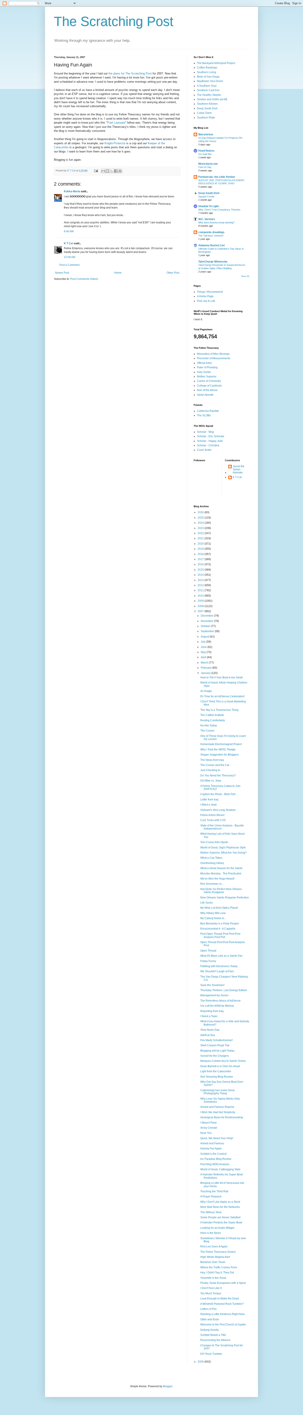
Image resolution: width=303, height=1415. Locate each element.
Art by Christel (208, 1127)
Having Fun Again (211, 1148)
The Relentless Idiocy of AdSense (220, 1000)
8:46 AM (69, 231)
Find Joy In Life (206, 301)
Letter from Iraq (209, 799)
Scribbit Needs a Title (213, 1335)
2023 (201, 528)
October (206, 626)
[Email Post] (96, 170)
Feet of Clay (204, 167)
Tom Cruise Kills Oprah (214, 842)
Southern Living (206, 72)
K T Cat (68, 243)
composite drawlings (211, 232)
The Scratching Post (113, 21)
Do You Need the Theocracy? (218, 775)
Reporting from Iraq (212, 1011)
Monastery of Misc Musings (213, 353)
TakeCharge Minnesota (212, 261)
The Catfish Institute (212, 715)
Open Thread (208, 950)
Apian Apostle (205, 394)
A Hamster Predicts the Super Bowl (221, 1222)
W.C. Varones (206, 219)
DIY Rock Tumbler (211, 1353)
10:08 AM (69, 257)
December (207, 615)
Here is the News (210, 1233)
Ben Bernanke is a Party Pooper (219, 923)
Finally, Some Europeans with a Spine (223, 1283)
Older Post (173, 272)
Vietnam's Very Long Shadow (218, 810)
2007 (201, 611)
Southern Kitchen (207, 103)
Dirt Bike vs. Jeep (210, 780)
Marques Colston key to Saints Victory (223, 1060)
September (208, 631)
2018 (201, 554)
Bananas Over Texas (212, 1262)
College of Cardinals (209, 385)
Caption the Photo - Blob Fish (218, 794)
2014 (201, 574)
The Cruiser (207, 730)
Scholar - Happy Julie (210, 441)
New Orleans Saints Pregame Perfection (224, 897)
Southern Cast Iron (208, 90)
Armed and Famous (212, 1143)
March (205, 662)
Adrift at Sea (207, 1035)
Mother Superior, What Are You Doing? (223, 852)
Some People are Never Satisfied (220, 1217)
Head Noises (206, 150)
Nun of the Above (207, 390)
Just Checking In (210, 770)
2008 (201, 606)
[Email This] (103, 171)
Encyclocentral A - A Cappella (217, 928)
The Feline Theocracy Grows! (218, 1251)
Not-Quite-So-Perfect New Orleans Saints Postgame (221, 891)
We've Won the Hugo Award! (217, 878)
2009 (201, 600)
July (203, 641)
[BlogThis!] (107, 171)
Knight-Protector (115, 143)
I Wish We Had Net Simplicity (217, 1112)
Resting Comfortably (212, 720)
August (205, 636)
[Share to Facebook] (116, 171)
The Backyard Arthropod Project (216, 63)
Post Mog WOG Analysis (214, 1164)
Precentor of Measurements (213, 358)
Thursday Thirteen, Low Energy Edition (223, 990)
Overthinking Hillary (212, 863)
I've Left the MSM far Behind (217, 1005)
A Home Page (205, 296)
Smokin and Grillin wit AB (212, 99)
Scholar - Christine (208, 445)
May (204, 652)
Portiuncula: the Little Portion (216, 176)
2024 (201, 522)
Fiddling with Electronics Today (219, 966)
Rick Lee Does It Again (214, 1246)
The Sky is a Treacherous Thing (219, 710)
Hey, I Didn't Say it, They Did (217, 1272)
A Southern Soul (206, 85)
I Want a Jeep (208, 804)
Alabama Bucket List (211, 245)
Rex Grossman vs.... (212, 883)
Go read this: (205, 154)
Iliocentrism (205, 134)
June (204, 647)
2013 (201, 580)
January (206, 673)
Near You (206, 1132)
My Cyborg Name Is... (213, 918)
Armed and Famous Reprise (217, 1106)
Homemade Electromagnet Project (221, 744)
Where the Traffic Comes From (218, 1267)
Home (118, 272)
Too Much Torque (210, 1293)
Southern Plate (206, 117)
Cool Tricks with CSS (213, 820)
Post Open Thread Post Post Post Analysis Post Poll (220, 935)
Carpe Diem (204, 112)
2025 (201, 517)
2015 (201, 569)
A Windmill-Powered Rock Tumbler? (222, 1303)
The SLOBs (204, 415)
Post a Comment (69, 265)
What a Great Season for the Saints (221, 868)
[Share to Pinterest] (120, 171)
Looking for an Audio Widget (217, 1227)
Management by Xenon (214, 995)
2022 (201, 533)
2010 (201, 595)
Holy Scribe (204, 372)
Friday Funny (208, 961)
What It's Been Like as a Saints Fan (221, 955)
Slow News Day (209, 1029)
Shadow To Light (208, 206)
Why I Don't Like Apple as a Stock (220, 1201)
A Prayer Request (210, 1196)
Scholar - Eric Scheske (210, 436)
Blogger (167, 1386)
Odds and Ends (209, 1319)
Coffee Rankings (207, 67)
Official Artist (204, 363)
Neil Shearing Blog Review (216, 1076)
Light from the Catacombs (215, 1071)
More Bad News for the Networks (220, 1207)
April (204, 657)
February (206, 667)
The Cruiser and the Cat (214, 765)
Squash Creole (206, 196)
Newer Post (62, 272)
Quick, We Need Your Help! (216, 1138)
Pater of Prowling (207, 367)
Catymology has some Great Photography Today (217, 1092)
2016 (201, 564)
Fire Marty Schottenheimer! (216, 1040)
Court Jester (204, 449)
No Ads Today (208, 725)
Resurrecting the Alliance (215, 1340)
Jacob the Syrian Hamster (238, 469)
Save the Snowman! (212, 985)
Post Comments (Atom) (84, 279)
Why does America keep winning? (216, 222)
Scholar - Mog (205, 431)
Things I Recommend (210, 291)
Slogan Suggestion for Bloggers (219, 754)
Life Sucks (206, 902)
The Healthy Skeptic (209, 94)
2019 (201, 548)
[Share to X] (111, 171)
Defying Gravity (209, 1329)
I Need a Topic (209, 1016)
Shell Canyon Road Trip (214, 1045)
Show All (245, 276)
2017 (201, 559)
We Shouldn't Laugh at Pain (217, 971)
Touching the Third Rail (214, 1191)
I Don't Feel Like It (211, 1288)
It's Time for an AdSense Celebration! (222, 696)
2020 (201, 543)
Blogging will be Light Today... (218, 1050)
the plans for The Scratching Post (130, 73)
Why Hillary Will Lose (213, 913)
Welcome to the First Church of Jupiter (223, 1324)
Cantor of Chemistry (209, 381)
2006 (201, 1361)
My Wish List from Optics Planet (219, 907)
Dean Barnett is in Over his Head (220, 1066)
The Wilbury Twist (210, 1212)
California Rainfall (208, 411)
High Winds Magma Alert (215, 1257)
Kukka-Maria (72, 191)
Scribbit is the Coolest (213, 1153)
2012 (201, 585)
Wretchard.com (208, 163)
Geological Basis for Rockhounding (221, 1117)
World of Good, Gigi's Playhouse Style (223, 847)
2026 (201, 512)
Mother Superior (206, 376)
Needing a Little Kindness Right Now (222, 1314)
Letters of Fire (208, 1309)
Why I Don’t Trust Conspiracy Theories (219, 209)
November (207, 621)
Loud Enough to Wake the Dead (219, 1298)
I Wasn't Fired (208, 1122)
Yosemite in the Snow (213, 1277)
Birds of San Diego (208, 76)
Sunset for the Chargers (214, 1055)
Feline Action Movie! (212, 815)
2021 (201, 538)
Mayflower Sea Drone (210, 81)
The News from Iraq (212, 760)
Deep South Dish (207, 108)
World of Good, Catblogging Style (220, 1169)
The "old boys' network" (211, 235)
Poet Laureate (116, 122)
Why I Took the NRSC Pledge (218, 749)
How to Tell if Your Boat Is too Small (221, 677)
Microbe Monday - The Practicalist (220, 873)
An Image (206, 691)
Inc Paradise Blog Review (215, 1158)
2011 (201, 590)
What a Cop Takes (211, 857)
